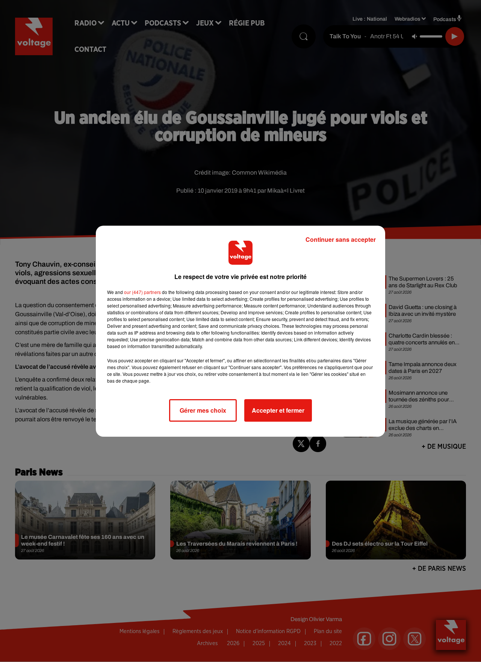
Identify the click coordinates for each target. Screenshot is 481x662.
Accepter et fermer (278, 410)
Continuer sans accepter (341, 239)
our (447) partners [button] (142, 292)
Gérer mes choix (203, 410)
